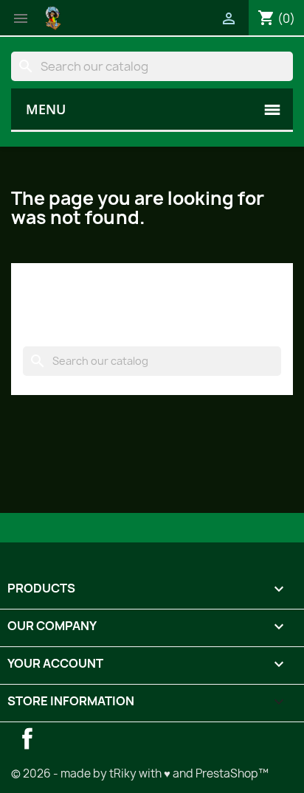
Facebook (27, 738)
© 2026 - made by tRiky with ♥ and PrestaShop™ (140, 773)
